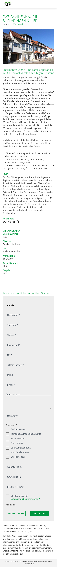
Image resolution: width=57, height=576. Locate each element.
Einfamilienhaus (19, 429)
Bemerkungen (13, 394)
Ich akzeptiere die (25, 497)
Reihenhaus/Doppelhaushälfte (26, 433)
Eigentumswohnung (21, 447)
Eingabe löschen (16, 514)
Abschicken (39, 514)
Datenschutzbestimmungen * (25, 498)
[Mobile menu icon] (51, 4)
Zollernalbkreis (20, 24)
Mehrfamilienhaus (20, 452)
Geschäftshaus (18, 456)
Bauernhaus (17, 443)
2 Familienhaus (18, 438)
